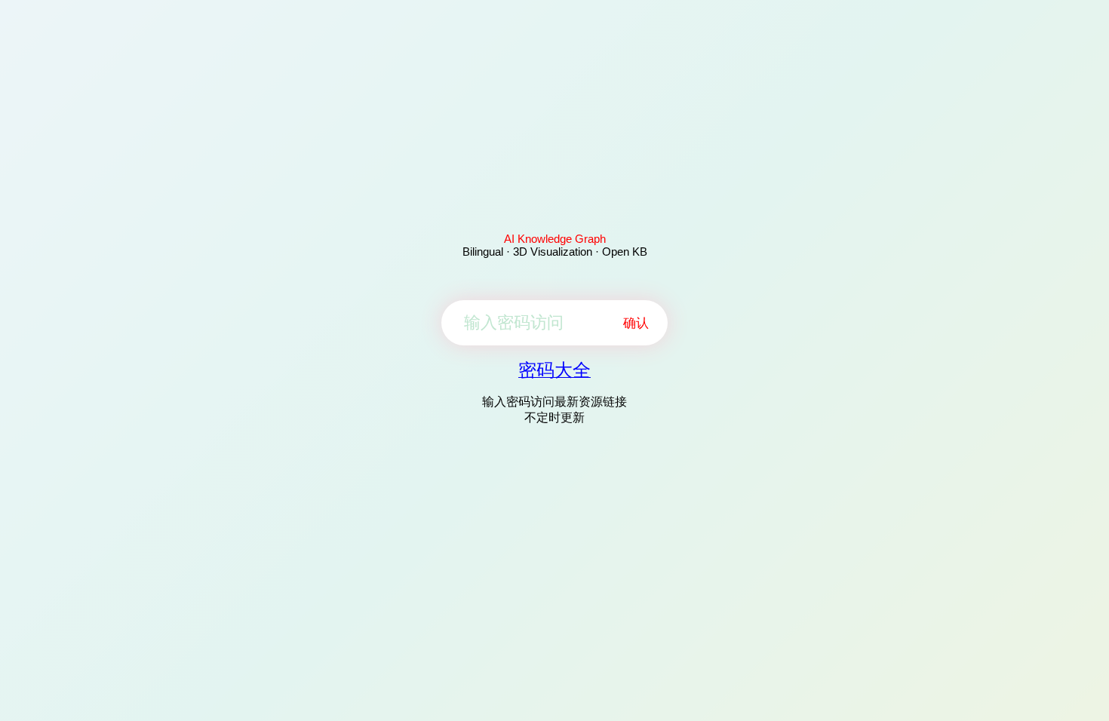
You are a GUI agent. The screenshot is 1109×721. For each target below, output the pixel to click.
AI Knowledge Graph (555, 238)
